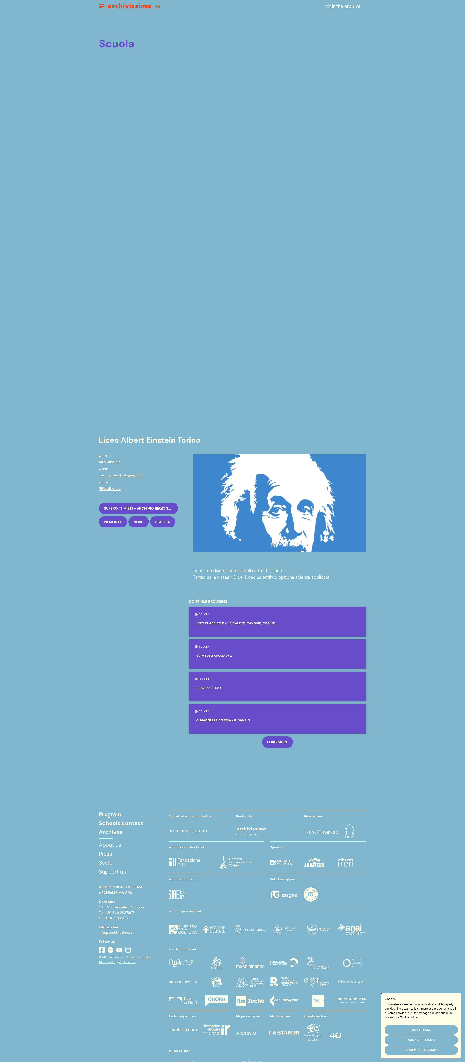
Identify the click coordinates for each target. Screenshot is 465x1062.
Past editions (144, 957)
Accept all (421, 1029)
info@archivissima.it (115, 932)
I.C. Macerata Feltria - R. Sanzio (222, 720)
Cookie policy (127, 962)
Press (129, 957)
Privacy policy (107, 962)
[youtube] (119, 949)
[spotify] (110, 950)
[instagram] (128, 950)
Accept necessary (421, 1050)
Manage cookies (421, 1039)
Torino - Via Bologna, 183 (120, 475)
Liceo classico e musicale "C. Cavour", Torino (235, 623)
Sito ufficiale (110, 461)
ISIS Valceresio (208, 688)
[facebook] (102, 950)
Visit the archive (342, 6)
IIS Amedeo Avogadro (213, 655)
